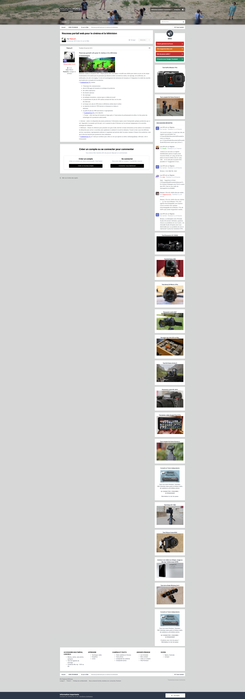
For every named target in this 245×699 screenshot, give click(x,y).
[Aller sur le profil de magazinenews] (157, 193)
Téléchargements (76, 22)
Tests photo (119, 657)
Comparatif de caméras (123, 658)
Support (131, 22)
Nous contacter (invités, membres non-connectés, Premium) (105, 681)
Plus (139, 22)
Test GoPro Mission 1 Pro (169, 67)
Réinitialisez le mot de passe (169, 496)
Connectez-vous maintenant (127, 166)
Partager (133, 40)
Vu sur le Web (85, 41)
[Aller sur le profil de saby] (157, 176)
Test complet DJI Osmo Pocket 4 (170, 97)
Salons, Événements (119, 22)
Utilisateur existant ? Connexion (161, 9)
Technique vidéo (97, 655)
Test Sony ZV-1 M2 (170, 505)
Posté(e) (85, 48)
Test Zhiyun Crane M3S (170, 532)
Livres (93, 658)
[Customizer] (183, 10)
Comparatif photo (121, 660)
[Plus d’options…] (149, 48)
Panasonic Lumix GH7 (170, 312)
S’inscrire (177, 9)
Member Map (106, 22)
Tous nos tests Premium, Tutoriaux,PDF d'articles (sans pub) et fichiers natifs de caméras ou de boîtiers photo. (169, 486)
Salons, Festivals (169, 655)
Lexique (167, 657)
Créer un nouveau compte (86, 166)
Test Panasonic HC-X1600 (170, 235)
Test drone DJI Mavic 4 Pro (170, 284)
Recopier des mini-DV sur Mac (170, 337)
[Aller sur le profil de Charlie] (157, 147)
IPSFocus (70, 679)
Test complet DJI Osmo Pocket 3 (170, 441)
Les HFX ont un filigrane (167, 127)
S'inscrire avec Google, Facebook (167, 59)
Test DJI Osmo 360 (170, 259)
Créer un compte (145, 658)
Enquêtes (95, 657)
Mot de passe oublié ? (163, 54)
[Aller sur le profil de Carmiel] (157, 128)
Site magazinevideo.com (164, 49)
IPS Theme (63, 679)
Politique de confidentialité (80, 681)
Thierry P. (69, 48)
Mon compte (144, 657)
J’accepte (176, 695)
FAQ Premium (144, 660)
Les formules (144, 655)
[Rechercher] (183, 22)
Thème (69, 681)
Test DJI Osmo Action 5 (170, 363)
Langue (62, 681)
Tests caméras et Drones (123, 655)
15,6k (70, 68)
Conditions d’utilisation (86, 696)
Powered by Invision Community (176, 680)
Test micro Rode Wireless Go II (170, 585)
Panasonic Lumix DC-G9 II (170, 389)
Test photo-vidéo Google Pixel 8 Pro (170, 415)
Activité (64, 22)
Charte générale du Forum (165, 44)
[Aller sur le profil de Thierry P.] (64, 40)
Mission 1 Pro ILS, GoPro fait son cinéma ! (172, 193)
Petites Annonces (92, 22)
